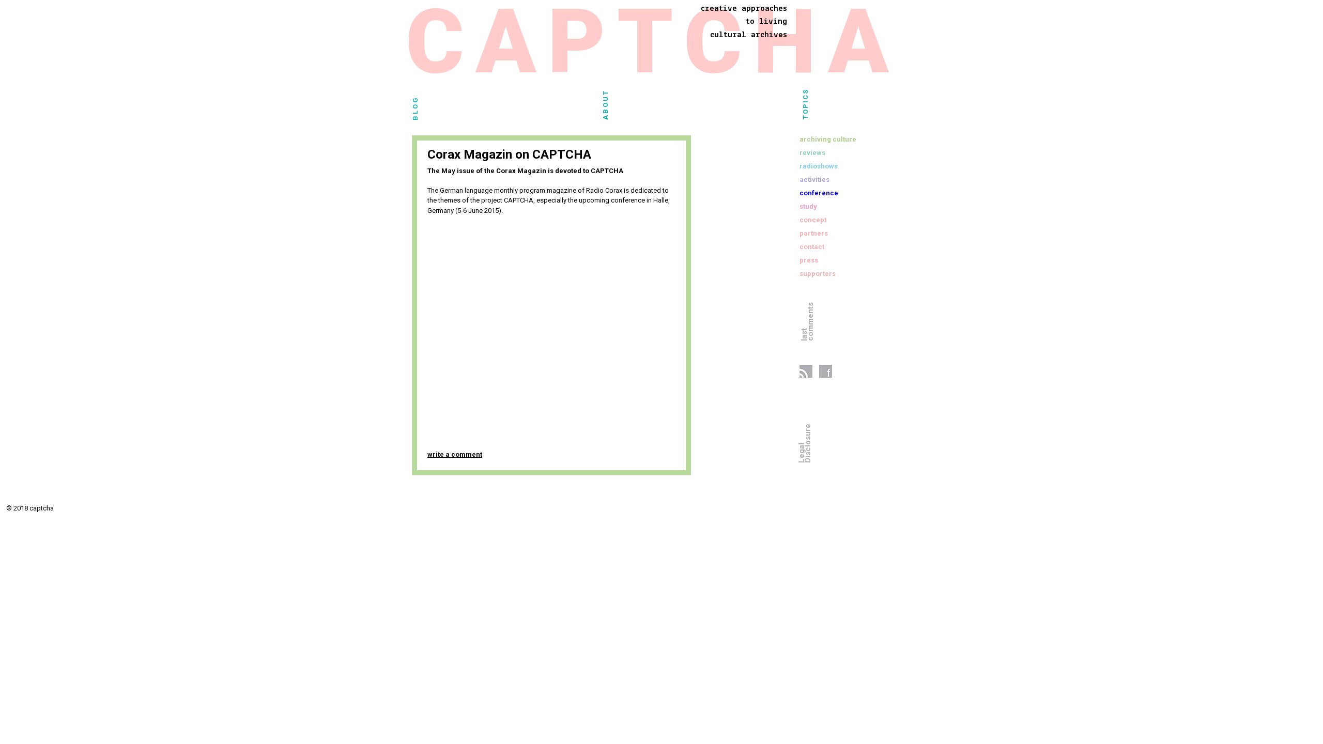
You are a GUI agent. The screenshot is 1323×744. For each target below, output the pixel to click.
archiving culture (827, 139)
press (808, 260)
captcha (653, 47)
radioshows (818, 166)
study (808, 206)
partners (813, 233)
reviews (812, 153)
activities (814, 179)
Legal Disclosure (804, 443)
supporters (817, 273)
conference (818, 193)
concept (812, 220)
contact (811, 247)
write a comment (454, 454)
